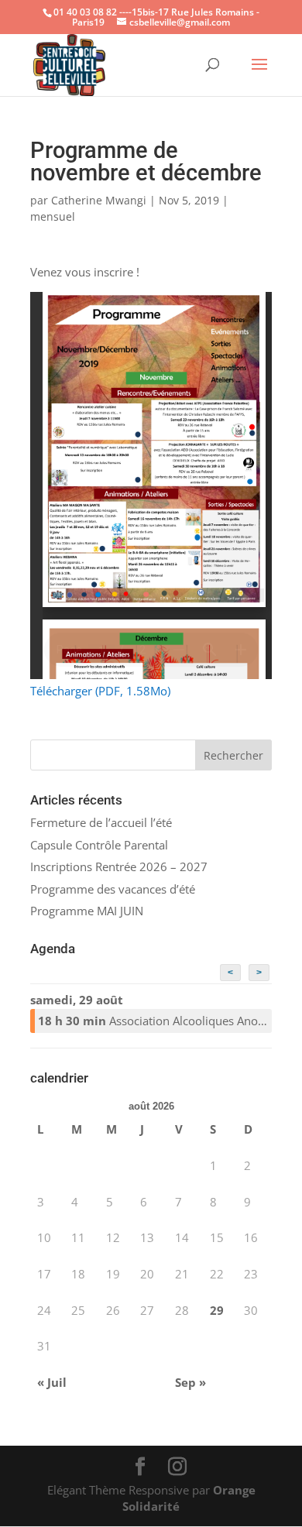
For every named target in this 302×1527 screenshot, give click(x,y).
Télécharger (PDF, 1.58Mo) (100, 690)
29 (217, 1310)
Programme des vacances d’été (112, 889)
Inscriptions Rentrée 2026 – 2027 (119, 866)
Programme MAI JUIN (86, 910)
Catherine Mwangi (98, 200)
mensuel (52, 216)
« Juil (52, 1382)
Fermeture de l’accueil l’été (101, 822)
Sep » (190, 1382)
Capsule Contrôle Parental (99, 845)
